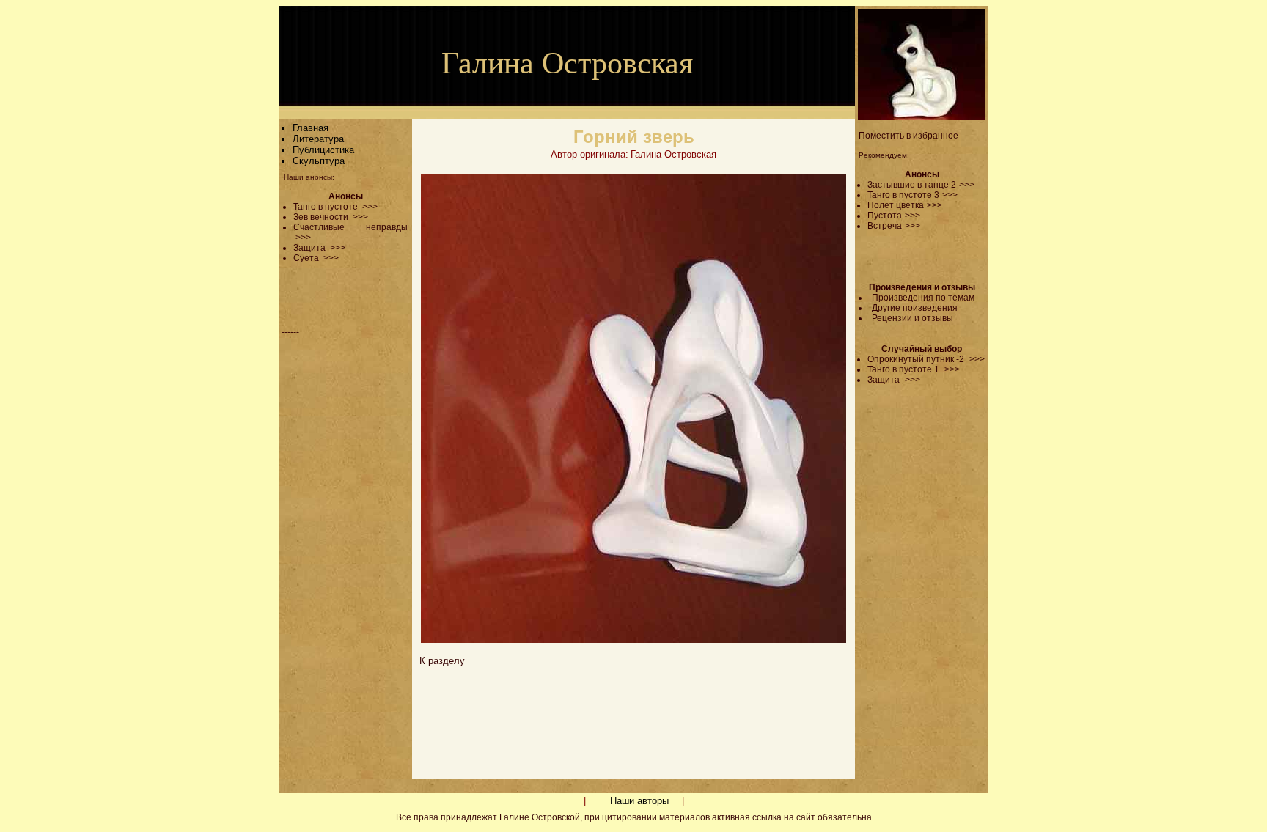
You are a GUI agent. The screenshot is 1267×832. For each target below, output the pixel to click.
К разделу (442, 660)
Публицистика (323, 149)
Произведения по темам (923, 297)
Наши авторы (639, 800)
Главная (310, 127)
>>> (966, 185)
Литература (318, 138)
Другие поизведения (915, 308)
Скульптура (319, 160)
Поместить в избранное (908, 135)
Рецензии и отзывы (912, 318)
